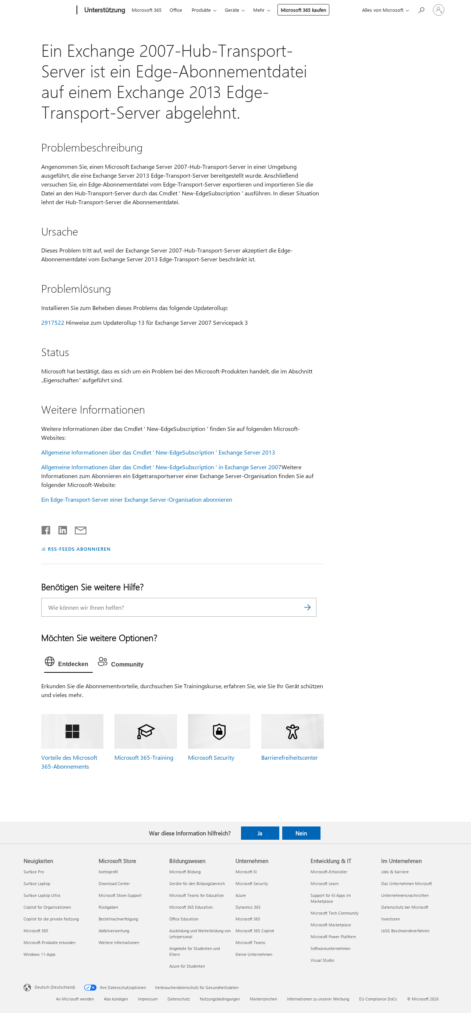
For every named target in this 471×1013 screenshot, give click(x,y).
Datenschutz (178, 999)
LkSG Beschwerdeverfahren (405, 930)
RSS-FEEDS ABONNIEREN (79, 549)
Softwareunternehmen (330, 948)
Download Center (114, 883)
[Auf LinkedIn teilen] (60, 528)
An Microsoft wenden (75, 999)
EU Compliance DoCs (378, 999)
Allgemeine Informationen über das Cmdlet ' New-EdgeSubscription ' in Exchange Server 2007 (161, 467)
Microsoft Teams (250, 942)
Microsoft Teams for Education (196, 895)
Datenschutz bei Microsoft (404, 907)
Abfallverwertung (114, 930)
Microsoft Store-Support (120, 895)
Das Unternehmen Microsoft (406, 883)
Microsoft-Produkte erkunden (49, 942)
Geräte (232, 10)
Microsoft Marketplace (331, 924)
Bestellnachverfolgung (118, 919)
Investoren (390, 919)
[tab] (68, 663)
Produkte (201, 10)
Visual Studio (322, 960)
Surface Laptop (37, 883)
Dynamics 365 (248, 907)
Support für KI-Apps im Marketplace (331, 898)
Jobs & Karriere (395, 871)
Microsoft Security (211, 757)
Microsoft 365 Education (191, 907)
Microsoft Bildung (185, 871)
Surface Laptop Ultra (42, 895)
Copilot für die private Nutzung (51, 919)
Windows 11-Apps (40, 954)
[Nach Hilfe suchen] (421, 9)
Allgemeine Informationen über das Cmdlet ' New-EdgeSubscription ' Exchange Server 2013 (158, 452)
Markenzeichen (263, 999)
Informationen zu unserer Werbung (318, 999)
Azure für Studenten (187, 966)
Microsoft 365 (147, 10)
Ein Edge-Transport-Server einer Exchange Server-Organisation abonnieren (136, 499)
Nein (301, 833)
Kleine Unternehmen (254, 954)
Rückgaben (108, 907)
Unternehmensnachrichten (405, 895)
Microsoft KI (246, 871)
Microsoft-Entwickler (329, 871)
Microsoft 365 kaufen (303, 10)
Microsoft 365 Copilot (255, 930)
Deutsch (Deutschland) (55, 987)
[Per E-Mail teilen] (77, 528)
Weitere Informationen (119, 942)
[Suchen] (307, 607)
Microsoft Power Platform (333, 936)
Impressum (147, 999)
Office (176, 10)
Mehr (259, 10)
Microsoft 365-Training (143, 757)
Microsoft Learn (325, 883)
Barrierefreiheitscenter (289, 757)
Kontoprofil (108, 871)
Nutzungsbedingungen (220, 999)
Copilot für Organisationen (47, 907)
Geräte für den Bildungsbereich (197, 883)
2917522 (52, 322)
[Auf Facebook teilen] (46, 528)
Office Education (183, 919)
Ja (260, 833)
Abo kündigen (116, 999)
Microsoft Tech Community (334, 913)
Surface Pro (34, 871)
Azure (241, 895)
